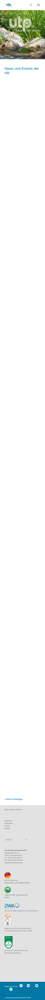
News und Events (26, 128)
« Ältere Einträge (13, 799)
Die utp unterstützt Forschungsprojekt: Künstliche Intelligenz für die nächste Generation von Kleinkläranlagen (22, 118)
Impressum (8, 821)
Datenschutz (8, 823)
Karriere (7, 828)
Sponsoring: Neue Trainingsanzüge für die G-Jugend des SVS (21, 672)
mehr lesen (11, 161)
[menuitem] (16, 839)
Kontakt (7, 826)
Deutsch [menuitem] (9, 840)
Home (6, 810)
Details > (7, 897)
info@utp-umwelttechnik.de (13, 863)
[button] (4, 995)
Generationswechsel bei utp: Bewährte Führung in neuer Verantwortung (22, 202)
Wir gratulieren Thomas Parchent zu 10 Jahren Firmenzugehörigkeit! (19, 361)
